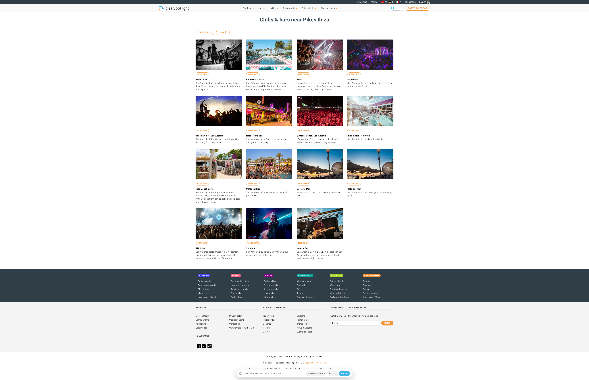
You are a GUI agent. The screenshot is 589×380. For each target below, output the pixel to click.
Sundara (250, 248)
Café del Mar (303, 189)
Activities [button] (336, 275)
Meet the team (202, 316)
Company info (202, 320)
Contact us (234, 324)
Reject (332, 373)
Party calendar (205, 281)
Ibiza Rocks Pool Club (358, 135)
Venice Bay (302, 248)
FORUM (374, 2)
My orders (410, 2)
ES (386, 2)
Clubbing (301, 316)
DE (393, 2)
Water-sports (336, 285)
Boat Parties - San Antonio (209, 135)
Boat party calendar (207, 285)
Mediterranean (304, 281)
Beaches (367, 285)
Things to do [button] (308, 8)
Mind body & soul (338, 293)
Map (221, 32)
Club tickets (203, 289)
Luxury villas (269, 293)
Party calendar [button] (417, 8)
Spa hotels (236, 293)
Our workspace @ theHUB (241, 328)
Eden (299, 79)
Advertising (201, 324)
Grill (298, 289)
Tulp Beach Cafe (204, 189)
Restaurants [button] (289, 8)
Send (387, 323)
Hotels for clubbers (240, 285)
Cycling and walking (339, 297)
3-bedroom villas (271, 285)
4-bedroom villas (271, 289)
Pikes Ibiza (201, 79)
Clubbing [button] (247, 8)
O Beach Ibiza (253, 189)
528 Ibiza (200, 248)
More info (202, 74)
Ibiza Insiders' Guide (207, 297)
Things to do (303, 324)
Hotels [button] (261, 8)
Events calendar (370, 293)
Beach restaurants (305, 297)
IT (401, 2)
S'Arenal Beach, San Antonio (311, 135)
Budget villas (270, 281)
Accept (344, 373)
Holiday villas (269, 320)
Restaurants (303, 320)
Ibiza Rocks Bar (254, 135)
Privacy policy (235, 316)
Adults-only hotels (239, 289)
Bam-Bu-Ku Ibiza (255, 79)
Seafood (301, 285)
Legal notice (201, 328)
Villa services (270, 297)
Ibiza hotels (268, 316)
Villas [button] (273, 8)
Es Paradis (352, 79)
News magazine (304, 328)
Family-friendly (337, 281)
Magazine (362, 2)
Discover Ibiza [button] (328, 8)
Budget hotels (237, 297)
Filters (203, 32)
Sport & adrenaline (338, 289)
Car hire (366, 289)
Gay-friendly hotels (240, 281)
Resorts (366, 281)
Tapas (300, 293)
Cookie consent (236, 320)
